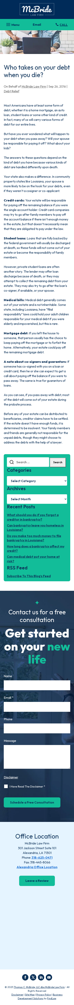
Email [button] (37, 24)
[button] (12, 23)
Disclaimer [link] (17, 994)
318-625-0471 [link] (42, 857)
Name (8, 676)
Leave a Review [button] (37, 881)
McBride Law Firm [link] (34, 86)
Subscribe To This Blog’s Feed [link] (29, 576)
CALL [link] (64, 25)
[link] (37, 9)
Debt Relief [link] (11, 91)
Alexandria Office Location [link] (37, 867)
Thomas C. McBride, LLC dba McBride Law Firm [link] (39, 987)
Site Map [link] (30, 994)
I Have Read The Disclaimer (27, 786)
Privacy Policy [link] (43, 994)
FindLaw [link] (51, 998)
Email (8, 698)
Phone (8, 719)
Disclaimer (11, 777)
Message (10, 741)
